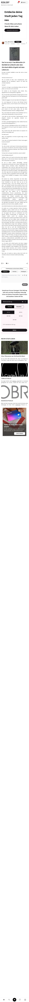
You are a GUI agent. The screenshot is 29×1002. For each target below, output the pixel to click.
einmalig (10, 306)
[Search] (9, 999)
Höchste (14, 271)
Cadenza (14, 381)
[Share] (27, 263)
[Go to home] (5, 2)
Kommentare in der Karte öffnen (14, 268)
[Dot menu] (26, 43)
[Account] (25, 999)
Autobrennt (17, 405)
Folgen (18, 42)
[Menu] (4, 999)
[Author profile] (3, 43)
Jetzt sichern (19, 433)
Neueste (5, 271)
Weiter (25, 284)
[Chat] (20, 999)
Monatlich (19, 306)
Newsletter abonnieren (12, 30)
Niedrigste (23, 271)
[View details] (14, 347)
